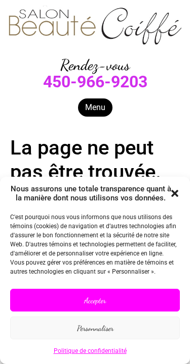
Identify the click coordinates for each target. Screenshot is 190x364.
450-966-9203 (95, 81)
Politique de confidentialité (90, 350)
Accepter (95, 300)
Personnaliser (95, 328)
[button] (175, 193)
